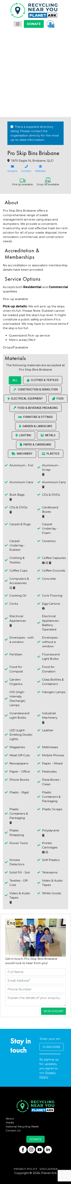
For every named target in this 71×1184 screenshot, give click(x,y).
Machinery (24, 453)
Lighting (25, 435)
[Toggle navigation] (18, 24)
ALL (14, 380)
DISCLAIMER (49, 1168)
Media (10, 1122)
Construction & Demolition (38, 389)
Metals (50, 435)
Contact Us (13, 1130)
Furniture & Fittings (38, 417)
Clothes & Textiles (45, 380)
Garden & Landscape (37, 426)
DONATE (34, 24)
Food (60, 398)
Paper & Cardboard (37, 444)
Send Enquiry (53, 1011)
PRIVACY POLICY (25, 1168)
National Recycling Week (22, 1126)
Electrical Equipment (27, 398)
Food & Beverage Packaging (38, 408)
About (10, 1118)
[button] (50, 24)
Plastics (53, 453)
